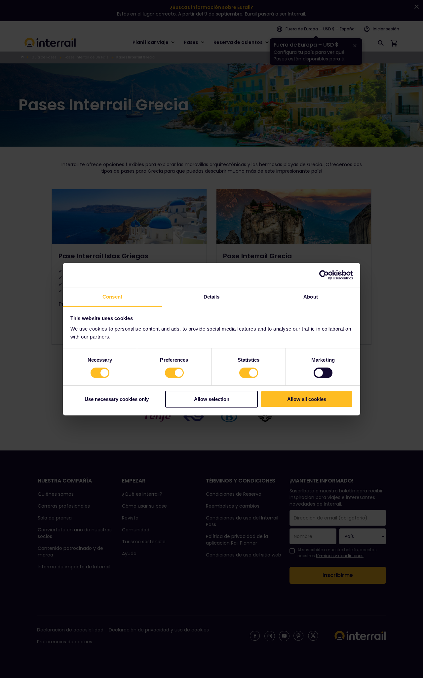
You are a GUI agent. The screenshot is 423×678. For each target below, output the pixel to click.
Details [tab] (212, 296)
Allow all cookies (306, 399)
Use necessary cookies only (117, 399)
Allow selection (211, 399)
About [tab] (310, 296)
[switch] (174, 373)
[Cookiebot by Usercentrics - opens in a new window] (324, 275)
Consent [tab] (112, 296)
